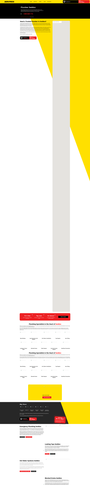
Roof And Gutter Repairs (54, 377)
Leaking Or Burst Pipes (23, 377)
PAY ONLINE (49, 1)
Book (82, 1)
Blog (45, 1)
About (40, 1)
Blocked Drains (34, 376)
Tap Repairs (57, 366)
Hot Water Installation (46, 366)
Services (35, 1)
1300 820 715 (28, 14)
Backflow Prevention (65, 376)
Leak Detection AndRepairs (34, 367)
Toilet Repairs (44, 376)
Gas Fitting (67, 366)
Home (31, 1)
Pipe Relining (22, 366)
